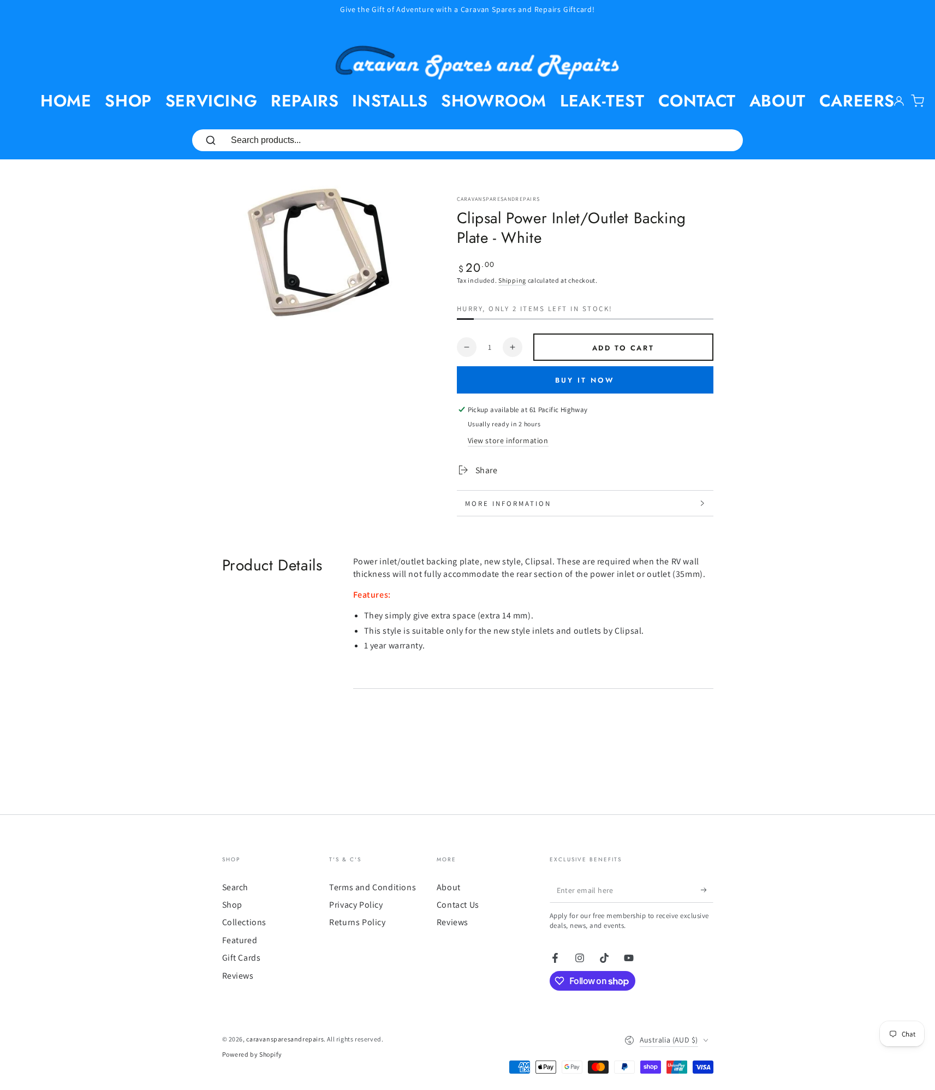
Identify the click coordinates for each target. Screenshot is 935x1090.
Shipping (512, 280)
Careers (857, 100)
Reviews (238, 975)
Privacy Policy (356, 904)
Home (65, 100)
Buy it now (585, 380)
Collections (244, 922)
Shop (128, 100)
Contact (697, 100)
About (777, 100)
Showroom (493, 100)
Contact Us (458, 904)
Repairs (304, 100)
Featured (240, 940)
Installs (389, 100)
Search (235, 887)
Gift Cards (241, 957)
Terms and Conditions (372, 887)
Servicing (211, 100)
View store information (508, 440)
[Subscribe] (707, 890)
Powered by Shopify (252, 1054)
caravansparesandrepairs (498, 198)
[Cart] (917, 101)
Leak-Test (602, 100)
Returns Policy (357, 922)
